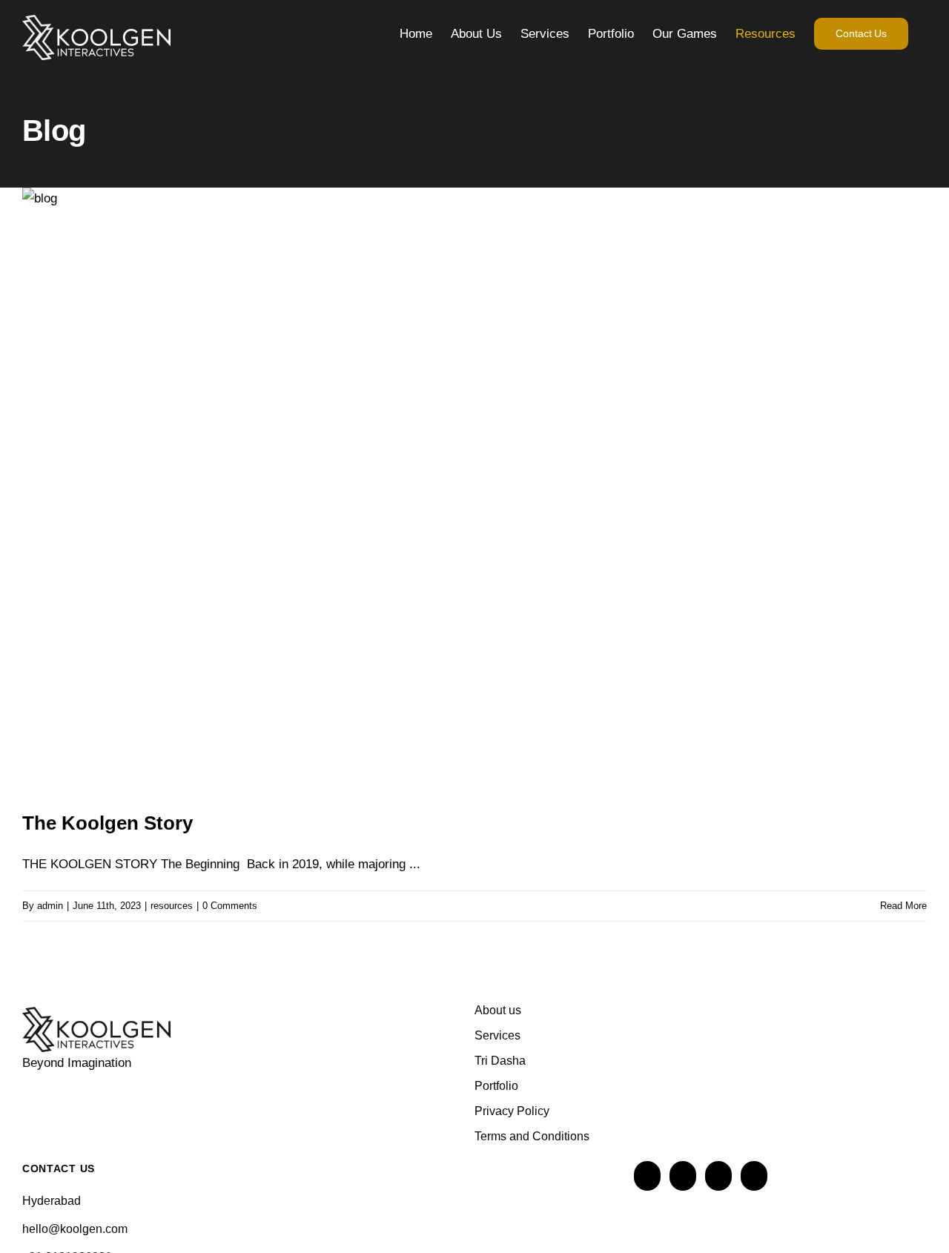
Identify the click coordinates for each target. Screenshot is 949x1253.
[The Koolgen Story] (474, 489)
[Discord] (718, 1176)
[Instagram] (647, 1176)
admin (50, 905)
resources (172, 905)
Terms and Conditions (531, 1136)
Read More (903, 905)
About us (497, 1010)
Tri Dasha (500, 1060)
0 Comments (229, 905)
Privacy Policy (511, 1111)
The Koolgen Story (107, 823)
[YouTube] (754, 1176)
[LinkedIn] (682, 1176)
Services (497, 1035)
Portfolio (496, 1086)
